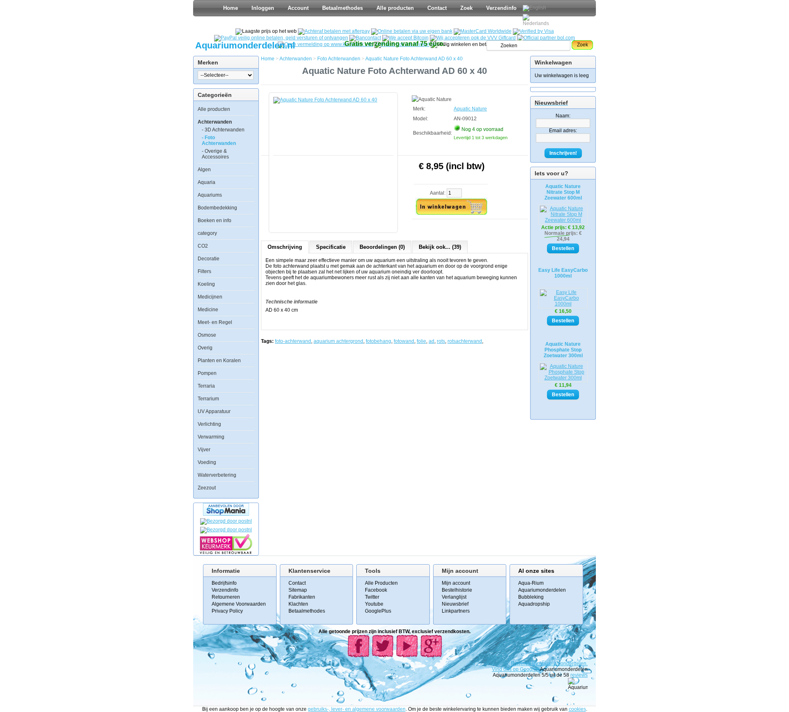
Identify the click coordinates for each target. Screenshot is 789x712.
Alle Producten (381, 583)
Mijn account (456, 583)
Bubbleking (531, 597)
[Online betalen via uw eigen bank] (411, 31)
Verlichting (209, 424)
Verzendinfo (501, 8)
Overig (205, 348)
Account (298, 8)
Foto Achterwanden (338, 59)
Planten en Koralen (219, 360)
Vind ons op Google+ (515, 669)
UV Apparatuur (214, 411)
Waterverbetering (217, 475)
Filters (204, 271)
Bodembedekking (217, 208)
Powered (521, 663)
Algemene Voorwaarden (239, 604)
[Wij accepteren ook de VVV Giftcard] (473, 38)
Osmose (207, 335)
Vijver (204, 449)
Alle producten (395, 8)
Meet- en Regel (215, 322)
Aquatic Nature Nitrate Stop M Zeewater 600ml (563, 192)
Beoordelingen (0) (382, 247)
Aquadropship (534, 604)
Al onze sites (536, 570)
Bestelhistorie (457, 590)
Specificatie (331, 247)
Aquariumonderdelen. (563, 663)
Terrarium (208, 399)
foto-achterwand (293, 341)
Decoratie (208, 259)
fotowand (404, 341)
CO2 (203, 246)
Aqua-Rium (531, 583)
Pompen (207, 373)
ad (431, 341)
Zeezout (207, 488)
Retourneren (226, 597)
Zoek (466, 8)
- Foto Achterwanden (219, 140)
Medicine (208, 309)
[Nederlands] (537, 20)
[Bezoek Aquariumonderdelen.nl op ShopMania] (226, 514)
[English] (534, 8)
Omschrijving (285, 247)
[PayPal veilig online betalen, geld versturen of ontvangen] (281, 38)
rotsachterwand (465, 341)
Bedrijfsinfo (224, 583)
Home (230, 8)
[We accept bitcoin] (405, 38)
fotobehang (378, 341)
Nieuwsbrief (455, 604)
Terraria (206, 386)
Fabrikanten (301, 597)
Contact (437, 8)
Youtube (374, 604)
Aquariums (210, 195)
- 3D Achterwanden (223, 130)
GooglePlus (378, 611)
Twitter (372, 597)
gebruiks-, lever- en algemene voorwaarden (357, 709)
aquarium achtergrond (338, 341)
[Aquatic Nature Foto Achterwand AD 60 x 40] (335, 158)
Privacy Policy (227, 611)
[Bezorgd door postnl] (226, 521)
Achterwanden (215, 122)
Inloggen (262, 8)
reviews (579, 675)
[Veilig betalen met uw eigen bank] (226, 530)
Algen (204, 169)
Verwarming (211, 437)
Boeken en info (214, 220)
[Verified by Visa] (533, 31)
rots (441, 341)
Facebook (376, 590)
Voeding (207, 462)
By (535, 663)
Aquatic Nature (470, 109)
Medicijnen (210, 297)
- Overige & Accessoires (215, 154)
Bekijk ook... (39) (440, 247)
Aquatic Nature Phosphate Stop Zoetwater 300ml (563, 349)
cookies (577, 709)
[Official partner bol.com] (546, 38)
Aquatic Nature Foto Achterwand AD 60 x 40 (414, 59)
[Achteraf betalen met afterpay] (334, 31)
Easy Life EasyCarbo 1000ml (563, 273)
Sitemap (297, 590)
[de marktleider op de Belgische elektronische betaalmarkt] (365, 38)
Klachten (298, 604)
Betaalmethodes (342, 8)
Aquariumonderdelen (542, 590)
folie (421, 341)
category (207, 233)
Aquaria (206, 182)
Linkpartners (456, 611)
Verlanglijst (454, 597)
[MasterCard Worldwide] (483, 31)
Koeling (206, 284)
